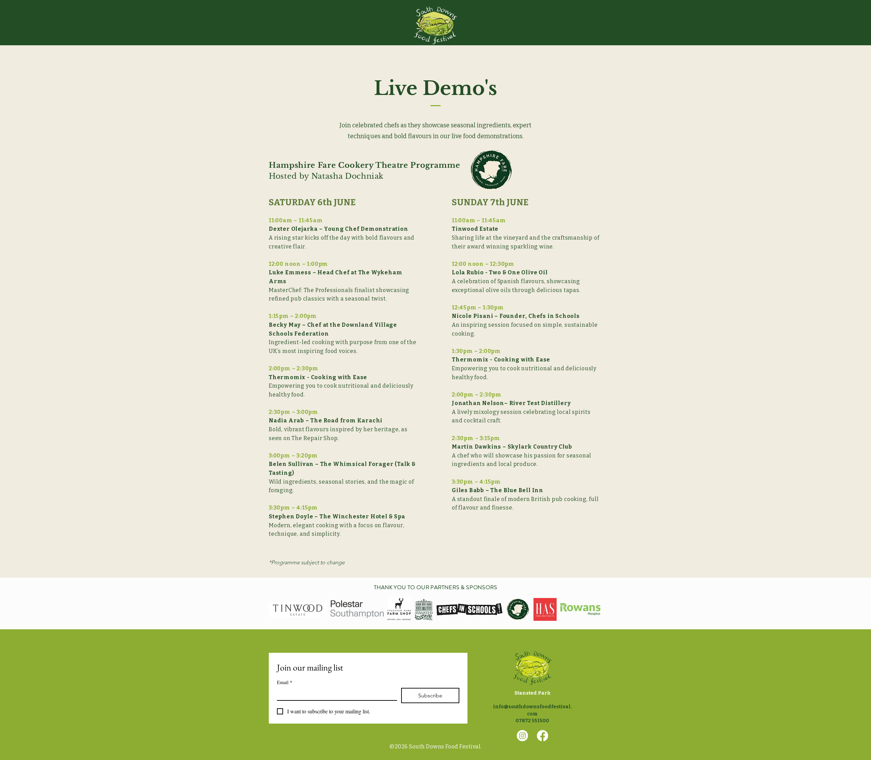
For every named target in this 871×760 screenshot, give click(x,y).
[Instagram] (522, 735)
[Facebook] (542, 735)
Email (284, 682)
